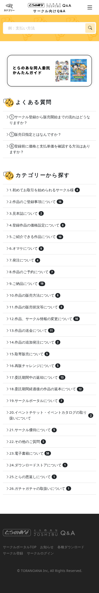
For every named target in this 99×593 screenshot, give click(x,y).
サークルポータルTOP (19, 547)
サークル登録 (13, 553)
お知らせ (47, 547)
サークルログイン (40, 553)
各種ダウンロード (70, 547)
